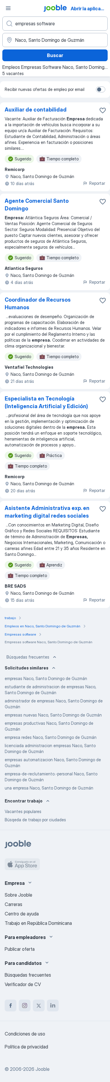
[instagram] (25, 1005)
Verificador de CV (23, 984)
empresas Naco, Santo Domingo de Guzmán (46, 678)
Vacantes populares (23, 811)
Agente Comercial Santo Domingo (37, 205)
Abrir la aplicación (90, 8)
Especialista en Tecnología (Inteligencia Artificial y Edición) (46, 402)
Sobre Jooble (18, 895)
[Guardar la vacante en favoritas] (102, 110)
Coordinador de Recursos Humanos (38, 303)
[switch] (100, 89)
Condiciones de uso (25, 1034)
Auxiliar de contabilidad (36, 110)
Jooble (42, 1069)
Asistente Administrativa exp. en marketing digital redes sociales (47, 512)
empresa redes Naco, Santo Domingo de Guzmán (51, 737)
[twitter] (39, 1005)
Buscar (55, 55)
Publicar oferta (20, 949)
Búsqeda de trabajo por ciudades (35, 819)
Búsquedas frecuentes (27, 656)
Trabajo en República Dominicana (38, 923)
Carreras (13, 904)
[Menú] (8, 8)
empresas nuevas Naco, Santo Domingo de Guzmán (53, 714)
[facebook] (10, 1005)
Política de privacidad (26, 1047)
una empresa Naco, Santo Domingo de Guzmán (49, 787)
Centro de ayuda (22, 914)
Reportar (97, 183)
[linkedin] (53, 1005)
